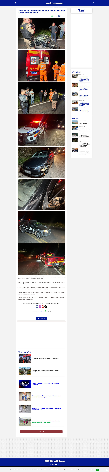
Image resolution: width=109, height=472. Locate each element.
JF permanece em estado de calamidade (84, 136)
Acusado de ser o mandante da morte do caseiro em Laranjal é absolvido (84, 104)
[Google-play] (58, 464)
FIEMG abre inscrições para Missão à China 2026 (45, 358)
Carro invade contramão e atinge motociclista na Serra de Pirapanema (41, 11)
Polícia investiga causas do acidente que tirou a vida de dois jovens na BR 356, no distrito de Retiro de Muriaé (84, 88)
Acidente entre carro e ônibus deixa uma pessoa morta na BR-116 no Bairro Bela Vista (84, 96)
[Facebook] (37, 306)
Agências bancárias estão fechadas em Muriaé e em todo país (84, 111)
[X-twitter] (45, 306)
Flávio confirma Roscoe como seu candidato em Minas (84, 129)
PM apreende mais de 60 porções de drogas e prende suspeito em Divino (46, 409)
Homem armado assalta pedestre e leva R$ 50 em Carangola (45, 384)
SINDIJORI (84, 126)
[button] (15, 3)
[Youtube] (43, 306)
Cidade (58, 7)
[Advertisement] (81, 23)
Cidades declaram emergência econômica (84, 124)
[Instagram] (40, 306)
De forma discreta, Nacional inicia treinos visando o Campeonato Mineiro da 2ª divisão (46, 421)
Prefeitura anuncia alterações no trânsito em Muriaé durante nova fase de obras (46, 371)
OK (97, 469)
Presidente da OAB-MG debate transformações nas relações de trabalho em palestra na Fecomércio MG (84, 153)
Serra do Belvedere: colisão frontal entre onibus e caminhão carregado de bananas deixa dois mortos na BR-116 (84, 79)
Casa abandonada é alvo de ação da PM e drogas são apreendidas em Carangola (46, 396)
